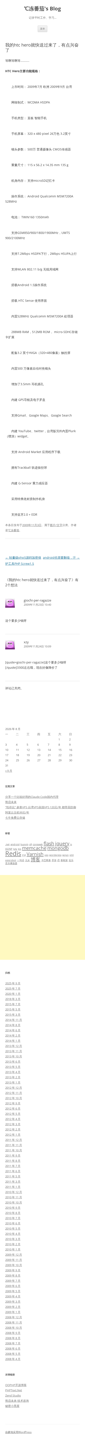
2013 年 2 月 (12, 1077)
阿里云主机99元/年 (17, 812)
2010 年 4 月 (12, 1234)
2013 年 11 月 (13, 1051)
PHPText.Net (13, 1390)
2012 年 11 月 (13, 1093)
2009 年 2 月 (12, 1307)
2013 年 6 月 (12, 1061)
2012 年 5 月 (12, 1114)
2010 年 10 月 (13, 1202)
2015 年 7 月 (12, 1004)
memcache (34, 848)
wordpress (55, 855)
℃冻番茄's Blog (42, 8)
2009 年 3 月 (12, 1301)
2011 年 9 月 (12, 1155)
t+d (24, 855)
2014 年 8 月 (12, 1025)
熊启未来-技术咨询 (17, 1401)
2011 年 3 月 (12, 1181)
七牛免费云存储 (15, 818)
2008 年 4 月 (12, 1359)
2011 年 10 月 (13, 1150)
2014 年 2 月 (12, 1035)
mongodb (58, 848)
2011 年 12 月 (13, 1140)
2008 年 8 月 (12, 1338)
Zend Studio (13, 1395)
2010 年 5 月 (12, 1228)
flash (49, 843)
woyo (65, 855)
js (71, 844)
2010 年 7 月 (12, 1218)
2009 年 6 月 (12, 1286)
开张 (54, 860)
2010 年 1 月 (12, 1249)
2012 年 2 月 (12, 1129)
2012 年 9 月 (12, 1103)
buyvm (24, 844)
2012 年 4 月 (12, 1119)
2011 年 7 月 (12, 1166)
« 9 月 (8, 771)
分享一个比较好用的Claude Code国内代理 (31, 797)
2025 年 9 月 (12, 983)
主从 (27, 860)
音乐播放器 (11, 863)
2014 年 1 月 (12, 1041)
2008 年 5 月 (12, 1354)
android (15, 844)
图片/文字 (56, 525)
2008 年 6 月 (12, 1348)
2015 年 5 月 (12, 1009)
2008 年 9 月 (12, 1333)
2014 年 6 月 (12, 1030)
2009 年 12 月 (13, 1255)
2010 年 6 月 (12, 1223)
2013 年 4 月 (12, 1072)
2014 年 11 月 (13, 1020)
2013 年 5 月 (12, 1067)
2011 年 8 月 (12, 1161)
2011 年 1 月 (12, 1187)
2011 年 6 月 (12, 1171)
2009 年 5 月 (12, 1291)
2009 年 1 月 (12, 1312)
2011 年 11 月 (13, 1145)
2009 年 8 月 (12, 1275)
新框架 (64, 860)
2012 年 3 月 (12, 1124)
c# (30, 844)
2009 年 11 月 (13, 1260)
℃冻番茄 (13, 530)
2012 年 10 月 (13, 1098)
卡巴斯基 (46, 860)
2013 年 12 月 (13, 1046)
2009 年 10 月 (13, 1265)
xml (72, 855)
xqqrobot (10, 860)
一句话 (20, 860)
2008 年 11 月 (13, 1322)
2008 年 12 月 (13, 1317)
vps (46, 855)
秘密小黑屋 (12, 1406)
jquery (62, 843)
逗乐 (71, 860)
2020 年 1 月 (12, 994)
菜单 (42, 28)
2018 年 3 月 (12, 999)
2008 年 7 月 (12, 1343)
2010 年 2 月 (12, 1244)
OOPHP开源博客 (16, 1385)
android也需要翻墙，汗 (61, 557)
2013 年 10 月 (13, 1056)
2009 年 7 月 (12, 1281)
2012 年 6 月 (12, 1108)
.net (7, 844)
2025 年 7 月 (12, 988)
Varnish (35, 854)
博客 (35, 859)
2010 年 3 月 (12, 1239)
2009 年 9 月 (12, 1270)
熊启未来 (11, 802)
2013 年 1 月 (12, 1082)
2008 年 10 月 (13, 1328)
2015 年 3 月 (12, 1015)
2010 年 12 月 (13, 1192)
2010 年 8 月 (12, 1213)
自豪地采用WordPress (18, 1432)
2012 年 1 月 (12, 1135)
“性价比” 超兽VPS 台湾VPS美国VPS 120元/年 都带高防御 (40, 807)
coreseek (38, 844)
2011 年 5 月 (12, 1176)
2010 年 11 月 (13, 1197)
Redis (13, 853)
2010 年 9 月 (12, 1208)
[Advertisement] (42, 917)
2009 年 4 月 (12, 1296)
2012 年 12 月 (13, 1088)
